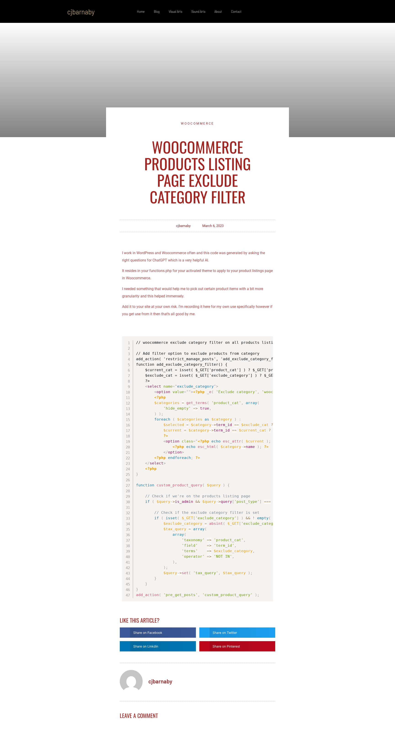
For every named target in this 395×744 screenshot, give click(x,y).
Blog (157, 11)
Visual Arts (175, 11)
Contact (236, 11)
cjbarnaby (81, 11)
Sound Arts (198, 11)
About (218, 11)
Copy (267, 341)
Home (141, 11)
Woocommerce (197, 123)
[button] (323, 11)
